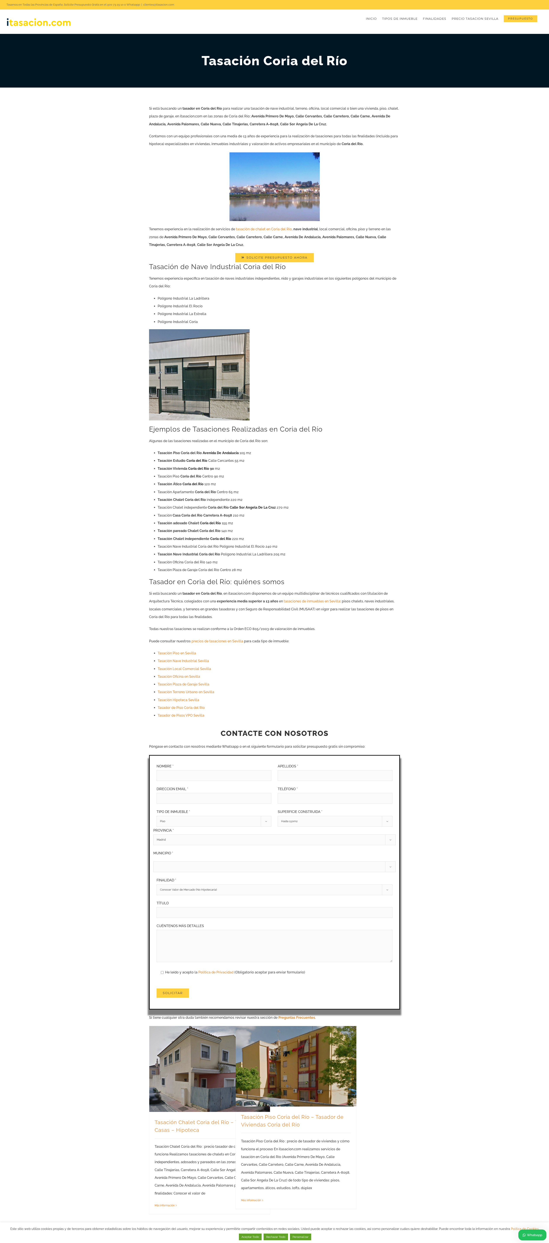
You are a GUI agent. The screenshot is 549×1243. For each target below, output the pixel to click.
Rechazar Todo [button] (275, 1236)
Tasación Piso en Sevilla (177, 653)
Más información (165, 1205)
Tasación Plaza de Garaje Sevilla (183, 684)
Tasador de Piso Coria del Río (181, 708)
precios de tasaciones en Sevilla (217, 641)
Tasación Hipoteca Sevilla (178, 700)
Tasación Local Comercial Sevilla (184, 669)
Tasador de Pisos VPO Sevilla (181, 715)
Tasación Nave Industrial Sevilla (183, 661)
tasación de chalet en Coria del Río (264, 229)
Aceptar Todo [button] (250, 1236)
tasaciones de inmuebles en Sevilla (312, 601)
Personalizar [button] (301, 1236)
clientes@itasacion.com (158, 4)
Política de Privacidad (216, 972)
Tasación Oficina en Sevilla (179, 677)
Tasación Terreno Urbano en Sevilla (186, 692)
